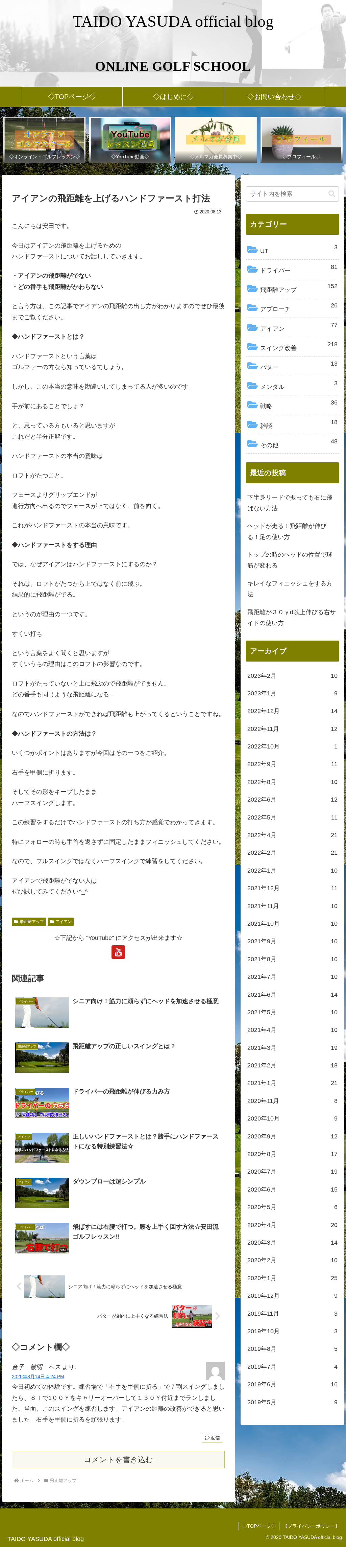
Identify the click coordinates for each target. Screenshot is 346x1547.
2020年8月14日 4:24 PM (38, 1376)
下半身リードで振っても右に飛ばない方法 (289, 503)
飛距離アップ (32, 921)
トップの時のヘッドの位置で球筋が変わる (289, 560)
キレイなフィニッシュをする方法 (289, 589)
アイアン (63, 921)
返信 (215, 1437)
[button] (332, 194)
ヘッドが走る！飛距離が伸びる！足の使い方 (286, 531)
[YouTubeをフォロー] (118, 952)
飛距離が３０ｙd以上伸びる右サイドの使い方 (291, 617)
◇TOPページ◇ (259, 1526)
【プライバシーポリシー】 (311, 1526)
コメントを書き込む (118, 1459)
